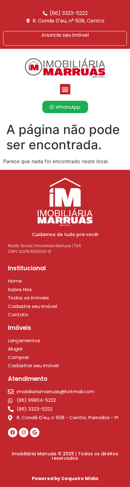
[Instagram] (23, 432)
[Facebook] (12, 432)
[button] (65, 89)
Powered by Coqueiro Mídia (65, 478)
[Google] (34, 432)
